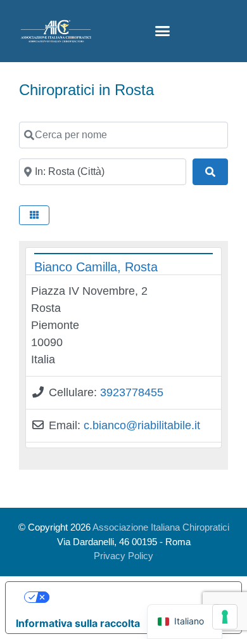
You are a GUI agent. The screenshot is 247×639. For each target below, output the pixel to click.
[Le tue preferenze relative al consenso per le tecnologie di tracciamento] (225, 617)
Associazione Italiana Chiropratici (160, 527)
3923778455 (131, 392)
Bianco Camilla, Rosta (96, 267)
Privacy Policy (123, 555)
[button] (162, 31)
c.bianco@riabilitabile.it (142, 425)
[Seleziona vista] (34, 215)
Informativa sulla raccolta (78, 623)
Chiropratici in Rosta (86, 89)
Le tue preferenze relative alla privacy (136, 597)
